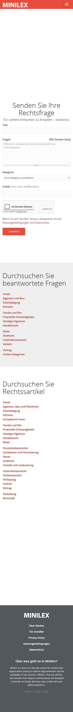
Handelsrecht (10, 325)
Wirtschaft (9, 498)
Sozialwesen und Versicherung (20, 452)
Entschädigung (11, 302)
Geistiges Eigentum (14, 321)
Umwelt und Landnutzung (18, 465)
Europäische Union (14, 419)
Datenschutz (42, 222)
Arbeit (6, 294)
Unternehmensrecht (14, 339)
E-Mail (21, 186)
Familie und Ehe (12, 312)
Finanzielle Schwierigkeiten (18, 317)
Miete (6, 331)
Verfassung (9, 479)
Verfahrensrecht (12, 475)
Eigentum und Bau (13, 298)
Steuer (6, 456)
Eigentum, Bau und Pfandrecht (21, 406)
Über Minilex (36, 625)
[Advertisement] (36, 53)
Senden (13, 231)
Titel (5, 125)
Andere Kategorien (14, 354)
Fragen (36, 139)
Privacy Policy (37, 637)
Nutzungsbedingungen (16, 222)
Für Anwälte (36, 631)
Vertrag (7, 350)
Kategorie (8, 172)
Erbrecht (8, 306)
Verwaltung (9, 494)
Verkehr (7, 344)
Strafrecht (8, 335)
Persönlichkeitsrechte (15, 448)
